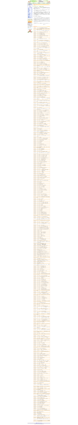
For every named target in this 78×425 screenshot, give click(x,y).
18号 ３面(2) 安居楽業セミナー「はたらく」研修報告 (42, 361)
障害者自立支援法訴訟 (39, 412)
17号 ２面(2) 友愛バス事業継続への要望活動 (41, 371)
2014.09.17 (35, 258)
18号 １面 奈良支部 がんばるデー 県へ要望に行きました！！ (43, 366)
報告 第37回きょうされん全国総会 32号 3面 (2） (42, 259)
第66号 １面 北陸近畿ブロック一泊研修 (41, 73)
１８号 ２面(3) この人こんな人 (40, 363)
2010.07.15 (35, 383)
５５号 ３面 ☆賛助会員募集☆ (40, 122)
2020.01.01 (35, 125)
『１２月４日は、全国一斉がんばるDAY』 (41, 414)
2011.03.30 (35, 356)
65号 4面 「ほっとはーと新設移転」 (40, 74)
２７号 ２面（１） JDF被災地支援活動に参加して (42, 292)
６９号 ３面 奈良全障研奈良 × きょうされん (42, 57)
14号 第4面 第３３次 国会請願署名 (40, 400)
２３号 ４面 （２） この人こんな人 (41, 322)
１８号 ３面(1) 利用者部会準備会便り (41, 362)
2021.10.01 (35, 93)
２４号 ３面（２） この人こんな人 (40, 315)
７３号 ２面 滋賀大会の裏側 (40, 49)
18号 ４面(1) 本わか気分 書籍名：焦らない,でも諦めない (43, 360)
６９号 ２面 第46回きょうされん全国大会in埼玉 (42, 58)
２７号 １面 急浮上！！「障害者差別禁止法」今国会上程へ (43, 293)
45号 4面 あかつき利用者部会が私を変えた (41, 174)
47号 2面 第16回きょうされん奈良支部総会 (41, 165)
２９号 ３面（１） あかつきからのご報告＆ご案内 (42, 275)
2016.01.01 (35, 217)
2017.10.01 (35, 174)
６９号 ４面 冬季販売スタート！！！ (41, 56)
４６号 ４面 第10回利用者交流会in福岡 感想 (41, 167)
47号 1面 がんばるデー (39, 166)
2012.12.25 (35, 294)
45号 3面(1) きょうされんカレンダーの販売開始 (42, 176)
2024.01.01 (35, 54)
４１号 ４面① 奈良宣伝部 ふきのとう (41, 200)
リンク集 (43, 3)
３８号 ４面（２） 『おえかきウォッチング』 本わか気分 (43, 217)
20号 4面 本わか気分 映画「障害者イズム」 (41, 348)
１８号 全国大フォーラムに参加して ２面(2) (41, 364)
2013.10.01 (35, 275)
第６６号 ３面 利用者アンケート (40, 71)
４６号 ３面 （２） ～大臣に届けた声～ (41, 168)
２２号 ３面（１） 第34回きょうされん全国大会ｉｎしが (43, 336)
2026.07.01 (35, 27)
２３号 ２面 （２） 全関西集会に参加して (41, 328)
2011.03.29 (35, 358)
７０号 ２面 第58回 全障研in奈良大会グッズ (41, 54)
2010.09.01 (35, 382)
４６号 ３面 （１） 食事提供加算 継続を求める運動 (42, 169)
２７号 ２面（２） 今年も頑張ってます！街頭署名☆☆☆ (43, 291)
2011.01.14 (35, 360)
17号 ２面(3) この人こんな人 (40, 370)
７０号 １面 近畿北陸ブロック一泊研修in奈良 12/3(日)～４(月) (43, 55)
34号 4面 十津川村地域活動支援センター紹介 (41, 243)
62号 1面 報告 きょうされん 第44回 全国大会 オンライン (43, 92)
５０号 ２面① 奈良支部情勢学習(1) (40, 149)
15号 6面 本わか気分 (39, 383)
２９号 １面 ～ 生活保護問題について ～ (41, 277)
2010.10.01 (35, 367)
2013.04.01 (35, 291)
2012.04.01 (35, 322)
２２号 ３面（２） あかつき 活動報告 (41, 335)
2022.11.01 (35, 74)
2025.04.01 (35, 41)
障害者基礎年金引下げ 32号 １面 (40, 263)
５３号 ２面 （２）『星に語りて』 (40, 134)
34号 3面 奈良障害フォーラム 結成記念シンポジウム (42, 245)
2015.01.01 (35, 243)
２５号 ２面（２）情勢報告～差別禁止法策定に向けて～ (42, 308)
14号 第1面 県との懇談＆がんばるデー (41, 397)
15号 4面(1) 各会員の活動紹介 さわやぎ (41, 390)
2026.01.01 (35, 40)
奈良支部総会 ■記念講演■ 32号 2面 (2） (41, 261)
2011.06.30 (35, 345)
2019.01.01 (35, 148)
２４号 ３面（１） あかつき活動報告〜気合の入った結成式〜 (43, 316)
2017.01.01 (35, 198)
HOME (30, 3)
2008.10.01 (35, 414)
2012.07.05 (35, 312)
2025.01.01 (35, 49)
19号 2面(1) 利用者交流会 (40, 358)
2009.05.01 (35, 410)
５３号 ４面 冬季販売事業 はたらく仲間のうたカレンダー (43, 132)
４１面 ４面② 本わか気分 (40, 199)
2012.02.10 (35, 335)
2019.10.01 (35, 132)
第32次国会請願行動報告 (39, 413)
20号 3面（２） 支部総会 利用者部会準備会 (42, 349)
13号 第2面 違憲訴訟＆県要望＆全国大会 (41, 402)
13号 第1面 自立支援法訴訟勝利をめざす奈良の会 (42, 401)
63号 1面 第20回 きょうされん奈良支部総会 (41, 88)
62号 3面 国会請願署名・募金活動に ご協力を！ (42, 90)
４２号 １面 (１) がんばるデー (40, 198)
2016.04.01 (35, 216)
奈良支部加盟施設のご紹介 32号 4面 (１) (41, 258)
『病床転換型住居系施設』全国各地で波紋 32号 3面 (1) (42, 260)
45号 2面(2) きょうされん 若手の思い (41, 178)
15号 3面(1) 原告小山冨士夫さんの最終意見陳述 (42, 392)
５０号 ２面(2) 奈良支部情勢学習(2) (40, 148)
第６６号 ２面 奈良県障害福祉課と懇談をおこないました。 (43, 72)
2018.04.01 (35, 164)
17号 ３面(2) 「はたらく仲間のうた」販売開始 (42, 368)
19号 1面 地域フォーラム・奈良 (40, 359)
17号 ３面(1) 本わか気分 (40, 369)
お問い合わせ (48, 3)
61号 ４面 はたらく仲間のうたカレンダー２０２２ (42, 93)
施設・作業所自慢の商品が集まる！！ (40, 411)
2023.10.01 (35, 56)
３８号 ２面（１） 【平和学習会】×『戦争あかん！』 (42, 222)
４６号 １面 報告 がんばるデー (40, 173)
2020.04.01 (35, 121)
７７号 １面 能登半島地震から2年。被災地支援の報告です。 (43, 40)
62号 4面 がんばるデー (39, 89)
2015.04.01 (35, 240)
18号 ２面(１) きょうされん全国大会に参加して (42, 365)
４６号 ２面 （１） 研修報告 (40, 171)
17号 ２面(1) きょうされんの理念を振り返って (42, 372)
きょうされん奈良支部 (39, 1)
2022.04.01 (35, 84)
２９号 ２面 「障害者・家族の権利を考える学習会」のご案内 (43, 276)
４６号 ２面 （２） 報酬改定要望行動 (41, 170)
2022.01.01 (35, 89)
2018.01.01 (35, 167)
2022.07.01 (35, 80)
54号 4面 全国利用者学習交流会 (40, 125)
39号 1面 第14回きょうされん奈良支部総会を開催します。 (42, 216)
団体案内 (39, 3)
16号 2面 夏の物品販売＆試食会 (40, 382)
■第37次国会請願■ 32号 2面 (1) (40, 262)
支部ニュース (34, 3)
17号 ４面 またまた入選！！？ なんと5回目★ (42, 367)
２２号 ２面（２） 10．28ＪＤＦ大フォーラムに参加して (43, 337)
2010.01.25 (35, 397)
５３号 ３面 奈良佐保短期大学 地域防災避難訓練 (42, 133)
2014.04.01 (35, 264)
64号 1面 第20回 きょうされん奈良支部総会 (41, 83)
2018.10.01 (35, 151)
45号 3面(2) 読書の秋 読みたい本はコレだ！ (41, 175)
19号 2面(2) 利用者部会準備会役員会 (41, 357)
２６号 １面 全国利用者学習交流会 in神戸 (41, 302)
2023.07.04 (35, 60)
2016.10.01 (35, 199)
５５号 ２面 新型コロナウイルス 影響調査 (41, 123)
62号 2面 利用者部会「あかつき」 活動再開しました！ (42, 91)
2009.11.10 (35, 401)
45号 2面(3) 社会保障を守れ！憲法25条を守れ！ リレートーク (43, 177)
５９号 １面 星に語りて (39, 107)
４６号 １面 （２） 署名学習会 (40, 172)
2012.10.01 (35, 307)
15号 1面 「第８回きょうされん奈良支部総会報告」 (42, 396)
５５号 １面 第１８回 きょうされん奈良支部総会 (42, 124)
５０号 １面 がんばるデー (40, 150)
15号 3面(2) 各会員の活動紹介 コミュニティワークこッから (43, 391)
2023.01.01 (35, 70)
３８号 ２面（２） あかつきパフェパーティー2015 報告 (43, 221)
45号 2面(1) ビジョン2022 (39, 179)
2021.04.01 (35, 103)
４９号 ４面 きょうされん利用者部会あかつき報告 (42, 151)
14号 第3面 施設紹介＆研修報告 (40, 399)
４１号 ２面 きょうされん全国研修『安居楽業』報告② (42, 202)
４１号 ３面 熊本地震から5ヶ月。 (40, 201)
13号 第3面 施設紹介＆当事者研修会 (40, 403)
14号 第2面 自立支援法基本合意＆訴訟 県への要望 (42, 398)
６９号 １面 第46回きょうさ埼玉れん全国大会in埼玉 (42, 59)
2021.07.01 (35, 98)
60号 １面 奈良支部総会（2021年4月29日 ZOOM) (42, 102)
